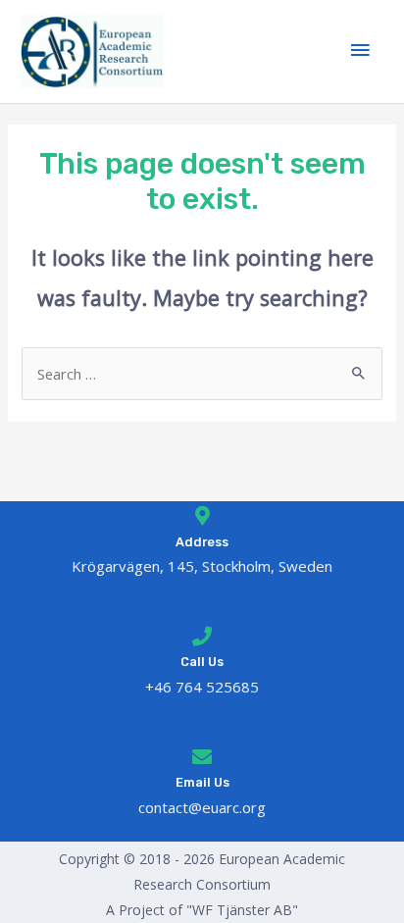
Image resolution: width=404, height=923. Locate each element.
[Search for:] (201, 374)
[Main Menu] (359, 51)
